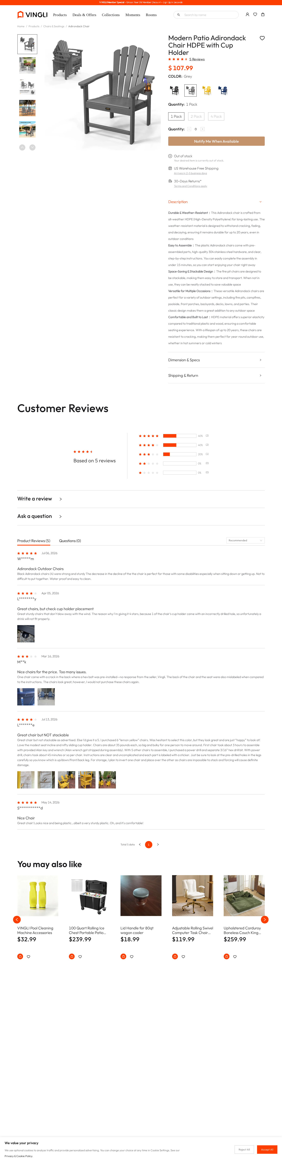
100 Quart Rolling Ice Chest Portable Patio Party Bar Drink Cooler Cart (88, 930)
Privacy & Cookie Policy (18, 1156)
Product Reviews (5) (33, 540)
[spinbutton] (196, 129)
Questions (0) (70, 540)
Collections (111, 15)
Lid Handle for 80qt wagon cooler (136, 930)
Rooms (151, 15)
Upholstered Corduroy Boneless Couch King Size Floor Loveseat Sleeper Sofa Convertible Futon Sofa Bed (243, 930)
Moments (132, 15)
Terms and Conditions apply (190, 186)
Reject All (244, 1149)
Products (60, 15)
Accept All (267, 1149)
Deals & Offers (84, 15)
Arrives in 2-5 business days (190, 173)
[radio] (169, 59)
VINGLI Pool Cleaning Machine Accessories (35, 930)
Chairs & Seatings (53, 26)
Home (21, 26)
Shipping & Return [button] (183, 375)
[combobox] (245, 540)
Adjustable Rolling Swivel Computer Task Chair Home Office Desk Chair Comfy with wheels (192, 930)
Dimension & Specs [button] (184, 359)
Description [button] (178, 201)
